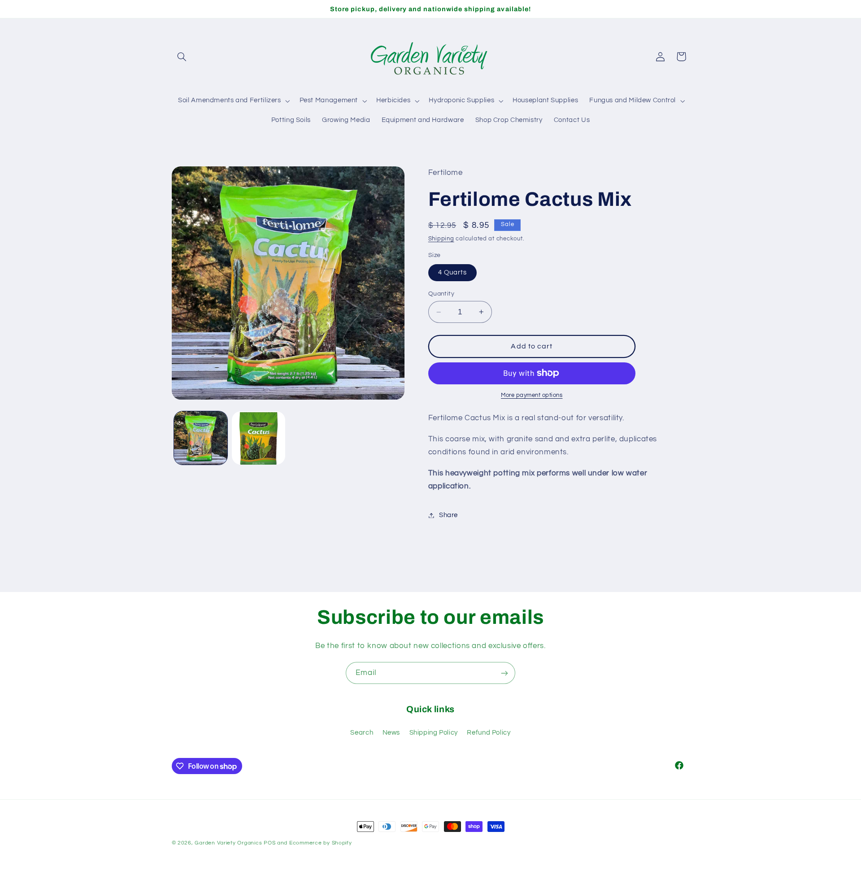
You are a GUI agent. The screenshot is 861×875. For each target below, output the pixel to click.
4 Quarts (452, 272)
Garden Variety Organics (228, 842)
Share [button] (448, 515)
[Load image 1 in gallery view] (200, 438)
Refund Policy (488, 732)
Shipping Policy (433, 732)
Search (361, 732)
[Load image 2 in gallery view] (258, 438)
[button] (182, 56)
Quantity (441, 294)
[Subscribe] (504, 673)
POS (269, 842)
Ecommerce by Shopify (320, 842)
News (391, 732)
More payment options (532, 395)
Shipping (441, 239)
